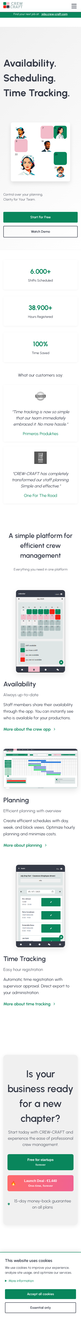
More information (21, 1281)
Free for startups (40, 1162)
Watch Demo (40, 232)
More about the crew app (27, 729)
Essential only (40, 1308)
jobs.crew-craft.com (55, 14)
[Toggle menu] (74, 6)
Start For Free (40, 217)
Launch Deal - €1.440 (40, 1183)
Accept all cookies (40, 1294)
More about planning (22, 845)
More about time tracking (26, 1003)
